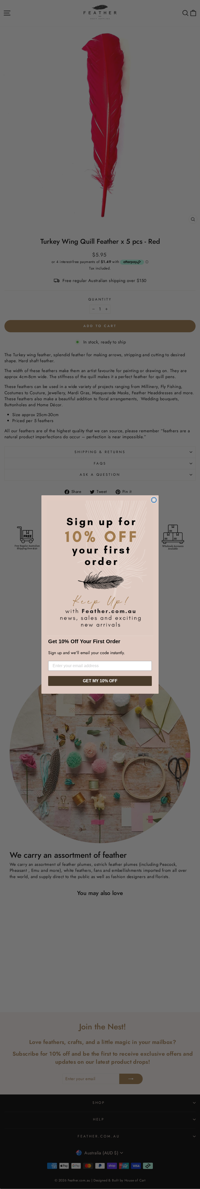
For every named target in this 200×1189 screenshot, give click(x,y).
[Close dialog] (154, 500)
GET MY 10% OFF (100, 681)
